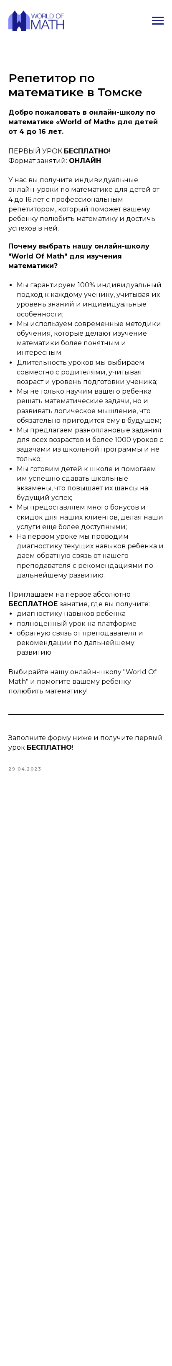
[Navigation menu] (158, 21)
